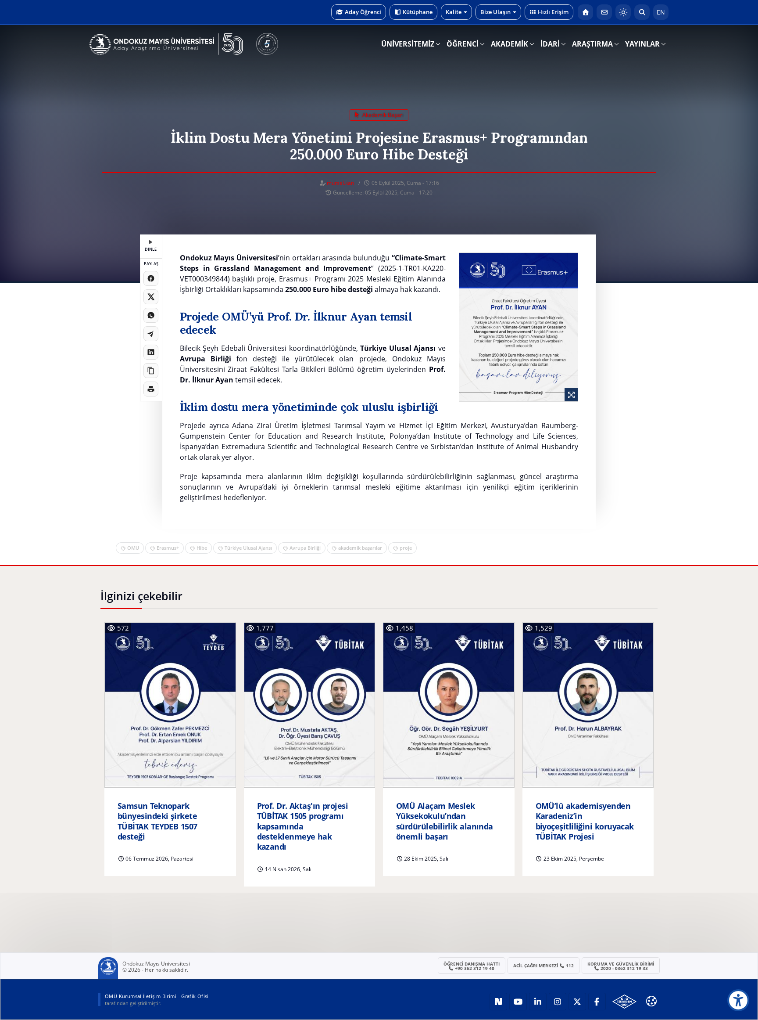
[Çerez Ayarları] (651, 1001)
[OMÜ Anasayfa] (585, 12)
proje (406, 547)
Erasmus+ (168, 547)
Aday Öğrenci (363, 12)
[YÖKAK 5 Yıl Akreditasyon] (267, 44)
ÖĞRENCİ (463, 44)
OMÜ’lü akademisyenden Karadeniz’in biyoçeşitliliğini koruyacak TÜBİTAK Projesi (585, 821)
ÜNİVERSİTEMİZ (407, 44)
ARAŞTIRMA (592, 44)
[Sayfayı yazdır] (150, 389)
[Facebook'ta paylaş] (150, 278)
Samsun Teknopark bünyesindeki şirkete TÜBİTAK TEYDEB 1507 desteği (157, 821)
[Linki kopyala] (150, 370)
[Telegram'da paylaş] (150, 333)
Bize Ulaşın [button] (495, 12)
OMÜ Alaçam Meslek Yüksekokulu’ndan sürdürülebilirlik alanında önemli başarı (444, 821)
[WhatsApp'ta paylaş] (150, 315)
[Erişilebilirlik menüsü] (738, 1000)
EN (661, 12)
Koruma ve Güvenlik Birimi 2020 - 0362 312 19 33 (620, 966)
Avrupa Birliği (305, 547)
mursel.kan (340, 183)
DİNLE (151, 249)
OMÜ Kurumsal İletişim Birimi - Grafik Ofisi (157, 996)
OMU (133, 547)
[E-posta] (604, 12)
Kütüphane (418, 12)
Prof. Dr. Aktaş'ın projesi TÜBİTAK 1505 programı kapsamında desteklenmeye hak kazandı (302, 826)
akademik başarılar (360, 547)
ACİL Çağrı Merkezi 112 (543, 965)
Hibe (202, 547)
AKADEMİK (509, 44)
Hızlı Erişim (553, 12)
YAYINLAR (642, 44)
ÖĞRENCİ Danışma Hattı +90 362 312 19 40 (471, 966)
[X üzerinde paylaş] (150, 296)
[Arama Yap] (642, 12)
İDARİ (550, 44)
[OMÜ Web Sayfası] (166, 44)
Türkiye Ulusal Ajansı (248, 547)
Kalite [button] (453, 12)
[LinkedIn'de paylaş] (150, 352)
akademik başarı (382, 115)
